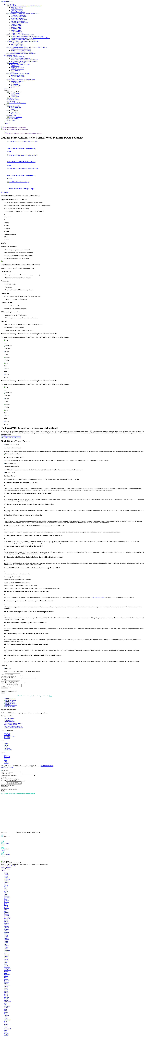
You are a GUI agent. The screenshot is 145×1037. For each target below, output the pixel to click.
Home (5, 132)
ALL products (4, 192)
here (50, 696)
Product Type (4, 683)
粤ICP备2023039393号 (47, 766)
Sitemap (11, 767)
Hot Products (4, 767)
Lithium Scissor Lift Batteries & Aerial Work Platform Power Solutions (23, 133)
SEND (2, 693)
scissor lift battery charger (97, 597)
